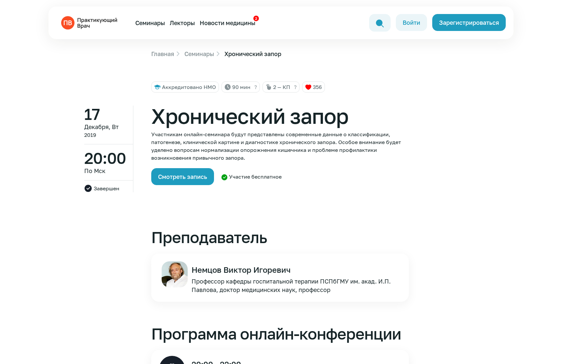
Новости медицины (227, 22)
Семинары (150, 22)
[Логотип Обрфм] (90, 22)
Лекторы (182, 22)
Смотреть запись (182, 176)
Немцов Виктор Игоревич (241, 269)
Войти (411, 22)
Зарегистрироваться (469, 22)
